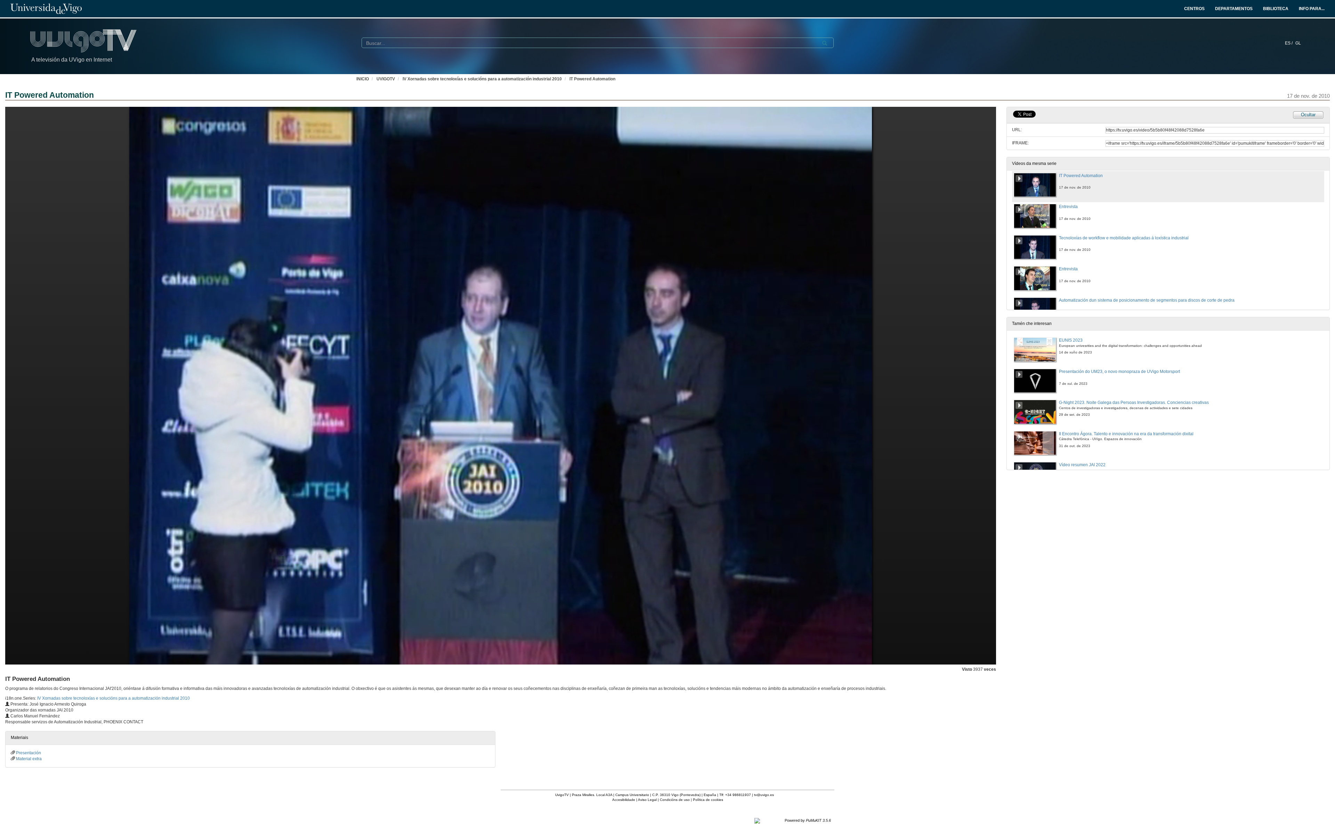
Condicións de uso (675, 800)
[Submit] (824, 43)
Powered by (808, 820)
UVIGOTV (386, 79)
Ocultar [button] (1308, 114)
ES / (1289, 43)
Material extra (29, 758)
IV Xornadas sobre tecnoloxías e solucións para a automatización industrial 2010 (482, 79)
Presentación (28, 752)
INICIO (362, 79)
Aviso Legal (647, 800)
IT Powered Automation (592, 79)
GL (1298, 43)
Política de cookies (708, 800)
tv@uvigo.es (764, 795)
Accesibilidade (623, 800)
